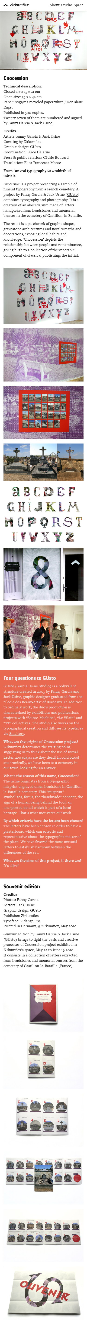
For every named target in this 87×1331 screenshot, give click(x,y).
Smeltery (16, 733)
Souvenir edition (21, 886)
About (55, 5)
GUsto (72, 194)
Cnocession (15, 77)
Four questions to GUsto (29, 677)
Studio (66, 5)
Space (79, 5)
